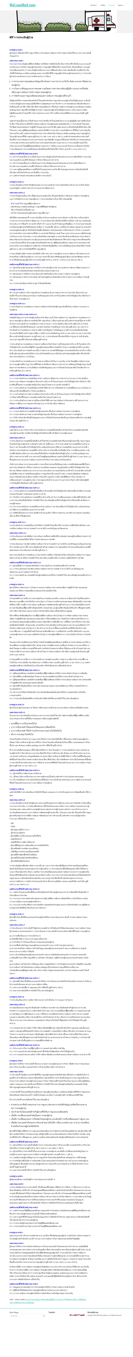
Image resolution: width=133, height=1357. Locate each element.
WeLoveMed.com (22, 5)
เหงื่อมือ (103, 5)
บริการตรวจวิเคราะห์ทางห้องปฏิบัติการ (42, 1300)
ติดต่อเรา (120, 5)
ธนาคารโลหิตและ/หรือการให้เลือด (72, 1300)
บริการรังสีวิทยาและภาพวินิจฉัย (22, 1303)
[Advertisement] (66, 1324)
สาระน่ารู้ (111, 5)
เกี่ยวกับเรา (93, 5)
